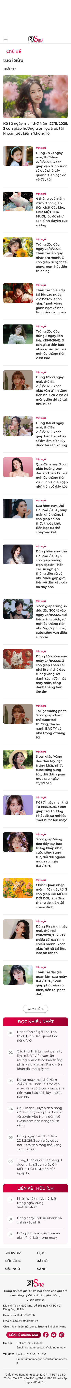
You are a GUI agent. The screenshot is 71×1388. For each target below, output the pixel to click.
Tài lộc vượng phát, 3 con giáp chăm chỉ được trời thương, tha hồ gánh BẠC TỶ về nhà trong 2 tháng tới (51, 724)
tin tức (39, 1198)
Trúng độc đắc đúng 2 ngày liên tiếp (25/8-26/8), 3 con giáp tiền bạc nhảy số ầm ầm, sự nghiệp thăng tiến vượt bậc (51, 345)
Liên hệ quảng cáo (23, 1334)
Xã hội (42, 1261)
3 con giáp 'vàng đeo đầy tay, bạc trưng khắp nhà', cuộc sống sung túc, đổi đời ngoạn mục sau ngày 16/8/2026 (50, 852)
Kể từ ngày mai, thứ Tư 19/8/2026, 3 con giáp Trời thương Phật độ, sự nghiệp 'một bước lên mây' (52, 811)
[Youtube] (53, 1335)
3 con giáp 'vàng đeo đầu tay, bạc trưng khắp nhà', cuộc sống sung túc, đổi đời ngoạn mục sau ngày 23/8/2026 (50, 770)
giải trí (22, 1238)
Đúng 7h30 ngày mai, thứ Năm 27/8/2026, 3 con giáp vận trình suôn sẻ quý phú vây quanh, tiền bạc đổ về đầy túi (51, 166)
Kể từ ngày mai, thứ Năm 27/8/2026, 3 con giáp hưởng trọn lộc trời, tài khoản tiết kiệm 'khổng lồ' (35, 128)
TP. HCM (8, 1354)
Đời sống (13, 1261)
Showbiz (13, 1253)
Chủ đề (13, 51)
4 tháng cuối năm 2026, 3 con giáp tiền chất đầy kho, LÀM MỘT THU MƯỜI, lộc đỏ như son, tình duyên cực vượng (51, 212)
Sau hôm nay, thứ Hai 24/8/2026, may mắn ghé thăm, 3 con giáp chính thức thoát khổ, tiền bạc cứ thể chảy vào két (51, 519)
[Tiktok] (61, 1335)
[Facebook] (46, 1335)
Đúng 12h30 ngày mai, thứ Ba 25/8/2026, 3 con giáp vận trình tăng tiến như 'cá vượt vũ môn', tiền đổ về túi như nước (52, 390)
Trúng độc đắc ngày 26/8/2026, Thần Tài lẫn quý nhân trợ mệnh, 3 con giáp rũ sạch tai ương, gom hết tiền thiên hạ (52, 258)
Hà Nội (7, 1343)
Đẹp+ (41, 1253)
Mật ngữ (41, 147)
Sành (42, 1269)
